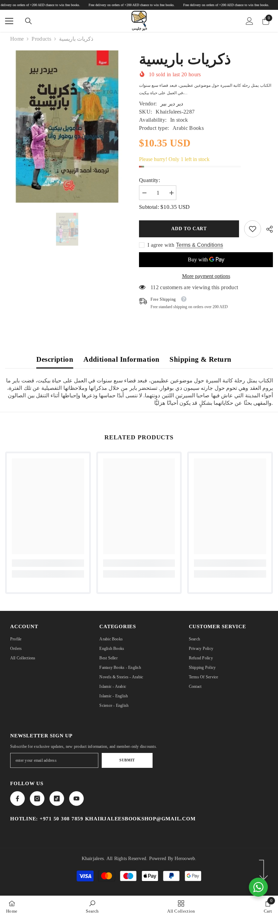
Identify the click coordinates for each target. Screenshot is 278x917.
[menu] (9, 21)
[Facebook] (17, 798)
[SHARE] (267, 229)
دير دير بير (171, 103)
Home (17, 39)
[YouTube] (76, 798)
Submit (127, 760)
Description (54, 359)
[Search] (28, 21)
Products (41, 39)
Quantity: (149, 180)
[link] (252, 228)
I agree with (160, 245)
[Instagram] (37, 798)
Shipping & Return (200, 359)
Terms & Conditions (199, 245)
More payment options (206, 276)
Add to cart (189, 228)
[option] (67, 229)
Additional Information (121, 359)
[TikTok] (56, 798)
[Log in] (249, 21)
